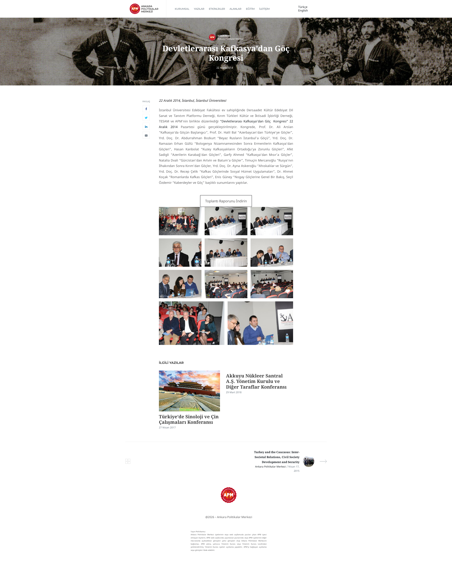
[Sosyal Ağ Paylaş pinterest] (146, 135)
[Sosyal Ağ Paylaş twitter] (146, 117)
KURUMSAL (182, 8)
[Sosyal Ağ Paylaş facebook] (146, 108)
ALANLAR (235, 8)
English (303, 10)
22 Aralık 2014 (224, 67)
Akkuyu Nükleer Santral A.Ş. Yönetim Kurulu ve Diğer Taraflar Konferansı (256, 381)
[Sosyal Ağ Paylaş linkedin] (146, 126)
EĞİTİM (250, 8)
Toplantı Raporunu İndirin (226, 200)
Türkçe (302, 7)
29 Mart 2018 (234, 392)
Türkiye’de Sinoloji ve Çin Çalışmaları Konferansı (189, 419)
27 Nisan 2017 (167, 427)
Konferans (224, 35)
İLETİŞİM (264, 8)
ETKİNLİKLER (217, 8)
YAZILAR (199, 8)
